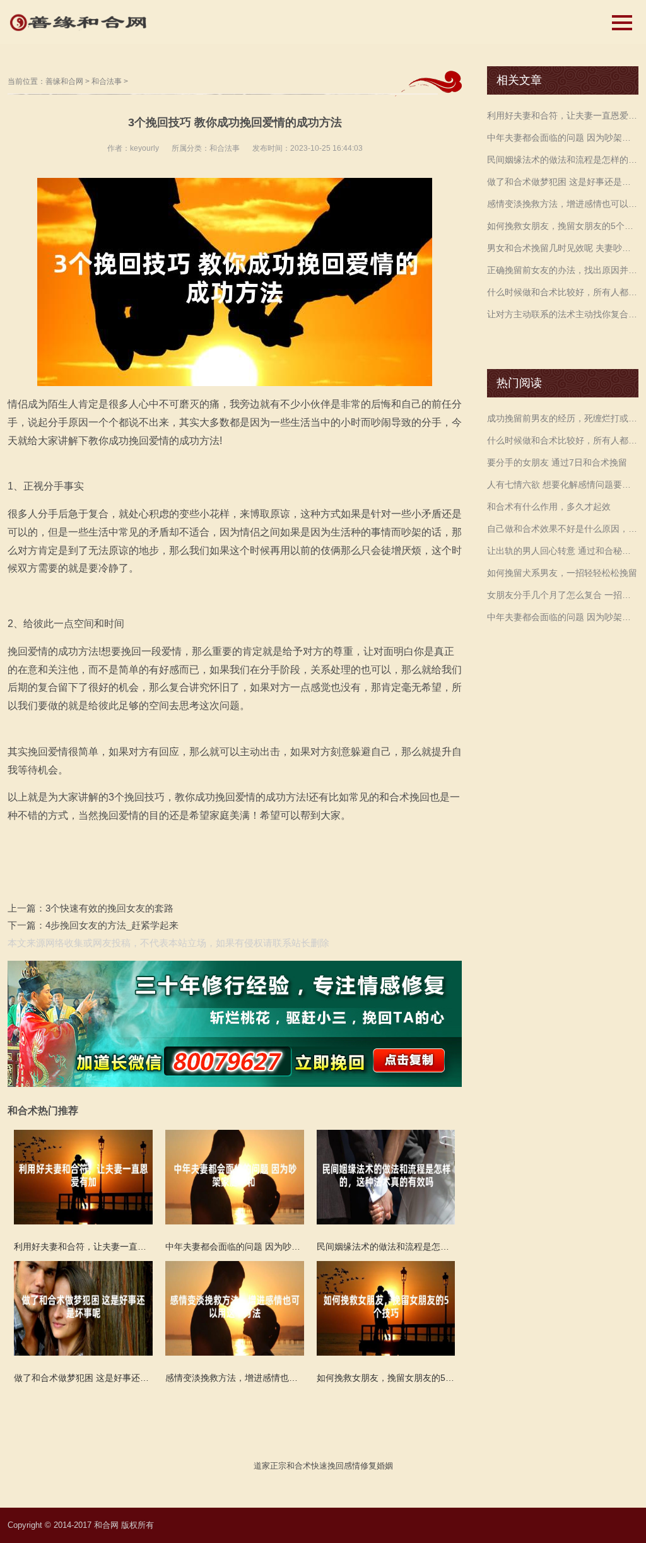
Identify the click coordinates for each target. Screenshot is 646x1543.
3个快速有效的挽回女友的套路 (109, 908)
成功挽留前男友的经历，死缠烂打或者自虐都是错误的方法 (562, 418)
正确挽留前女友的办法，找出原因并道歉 (562, 270)
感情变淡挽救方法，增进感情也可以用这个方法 (562, 204)
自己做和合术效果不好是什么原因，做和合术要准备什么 (562, 529)
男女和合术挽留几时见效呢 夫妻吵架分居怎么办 (562, 248)
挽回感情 (343, 1465)
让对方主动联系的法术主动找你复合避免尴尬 (562, 314)
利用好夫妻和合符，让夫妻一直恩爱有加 (562, 115)
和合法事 (106, 81)
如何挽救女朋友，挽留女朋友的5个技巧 (562, 226)
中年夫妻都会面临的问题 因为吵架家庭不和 (562, 137)
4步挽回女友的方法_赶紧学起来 (112, 925)
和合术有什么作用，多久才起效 (549, 507)
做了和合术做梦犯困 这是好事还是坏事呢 (562, 182)
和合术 (298, 1465)
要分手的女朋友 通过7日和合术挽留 (557, 462)
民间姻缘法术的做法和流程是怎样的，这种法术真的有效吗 (562, 160)
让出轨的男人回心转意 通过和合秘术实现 (562, 551)
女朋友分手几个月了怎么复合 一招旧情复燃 (562, 595)
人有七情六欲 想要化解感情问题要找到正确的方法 (562, 484)
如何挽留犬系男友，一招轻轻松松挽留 (562, 573)
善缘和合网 (64, 81)
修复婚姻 (376, 1465)
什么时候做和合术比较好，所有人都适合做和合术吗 (562, 292)
